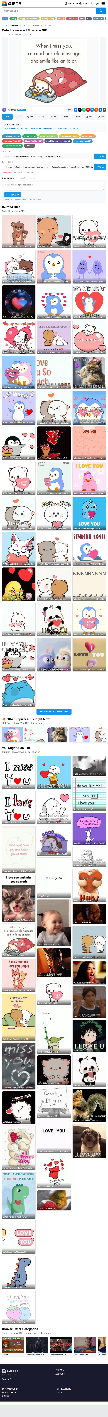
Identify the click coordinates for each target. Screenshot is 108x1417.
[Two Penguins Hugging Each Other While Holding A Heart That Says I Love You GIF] (18, 372)
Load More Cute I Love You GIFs (54, 711)
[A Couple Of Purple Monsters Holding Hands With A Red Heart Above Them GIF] (89, 266)
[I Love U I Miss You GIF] (18, 807)
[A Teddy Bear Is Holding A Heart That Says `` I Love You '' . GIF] (18, 478)
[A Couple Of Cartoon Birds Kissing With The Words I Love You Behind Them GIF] (54, 654)
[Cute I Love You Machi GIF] (54, 1070)
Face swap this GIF (11, 128)
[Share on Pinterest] (88, 110)
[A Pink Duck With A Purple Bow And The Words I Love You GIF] (89, 478)
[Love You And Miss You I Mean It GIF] (54, 1136)
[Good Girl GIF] (98, 18)
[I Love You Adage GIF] (89, 885)
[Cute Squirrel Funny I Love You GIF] (89, 1105)
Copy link (6, 152)
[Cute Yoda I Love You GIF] (54, 1030)
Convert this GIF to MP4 (68, 128)
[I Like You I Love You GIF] (89, 794)
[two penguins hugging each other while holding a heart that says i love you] (12, 735)
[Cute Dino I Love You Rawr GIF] (18, 1195)
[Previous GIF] (5, 72)
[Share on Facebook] (75, 110)
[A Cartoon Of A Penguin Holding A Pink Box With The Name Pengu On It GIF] (54, 478)
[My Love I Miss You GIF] (89, 766)
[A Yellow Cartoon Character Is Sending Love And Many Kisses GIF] (18, 584)
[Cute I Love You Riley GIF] (18, 1107)
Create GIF (73, 3)
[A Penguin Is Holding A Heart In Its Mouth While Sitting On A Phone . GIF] (89, 549)
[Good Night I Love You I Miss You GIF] (18, 849)
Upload (86, 3)
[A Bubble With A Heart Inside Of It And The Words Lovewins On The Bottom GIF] (18, 302)
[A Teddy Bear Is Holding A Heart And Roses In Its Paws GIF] (18, 231)
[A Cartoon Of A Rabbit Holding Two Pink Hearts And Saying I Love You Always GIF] (18, 619)
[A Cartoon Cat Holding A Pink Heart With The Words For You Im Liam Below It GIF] (54, 513)
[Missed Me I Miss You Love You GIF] (18, 975)
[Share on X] (80, 110)
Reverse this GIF (50, 128)
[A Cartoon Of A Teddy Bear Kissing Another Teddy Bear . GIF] (54, 337)
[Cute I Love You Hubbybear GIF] (18, 1017)
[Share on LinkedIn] (100, 110)
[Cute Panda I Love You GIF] (89, 1070)
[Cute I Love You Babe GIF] (89, 942)
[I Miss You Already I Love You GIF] (54, 772)
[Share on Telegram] (92, 110)
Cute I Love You (15, 25)
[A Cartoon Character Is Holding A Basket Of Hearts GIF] (54, 443)
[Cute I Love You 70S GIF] (89, 1002)
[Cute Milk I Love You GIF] (54, 992)
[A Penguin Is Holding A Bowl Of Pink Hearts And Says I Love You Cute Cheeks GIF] (18, 654)
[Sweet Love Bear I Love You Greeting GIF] (18, 1147)
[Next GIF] (103, 72)
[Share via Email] (104, 110)
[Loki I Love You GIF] (54, 962)
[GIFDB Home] (3, 25)
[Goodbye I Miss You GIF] (54, 1102)
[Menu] (103, 3)
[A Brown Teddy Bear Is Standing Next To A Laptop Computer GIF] (54, 231)
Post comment (12, 195)
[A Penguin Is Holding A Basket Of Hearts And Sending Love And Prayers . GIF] (18, 443)
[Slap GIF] (5, 18)
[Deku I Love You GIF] (89, 1036)
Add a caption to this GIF (31, 128)
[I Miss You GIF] (54, 878)
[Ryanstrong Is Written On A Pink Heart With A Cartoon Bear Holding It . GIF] (89, 337)
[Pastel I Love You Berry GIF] (18, 1307)
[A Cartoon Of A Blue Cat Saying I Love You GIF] (18, 690)
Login (96, 3)
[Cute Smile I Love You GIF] (54, 923)
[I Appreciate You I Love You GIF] (89, 857)
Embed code (7, 162)
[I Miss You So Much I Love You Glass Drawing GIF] (18, 1066)
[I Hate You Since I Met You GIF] (89, 972)
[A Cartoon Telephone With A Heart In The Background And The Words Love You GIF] (89, 584)
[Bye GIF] (89, 18)
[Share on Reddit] (96, 110)
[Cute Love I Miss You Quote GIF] (18, 940)
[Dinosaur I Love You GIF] (18, 1272)
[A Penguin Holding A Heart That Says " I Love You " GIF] (89, 619)
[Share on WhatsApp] (84, 110)
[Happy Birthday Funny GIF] (29, 18)
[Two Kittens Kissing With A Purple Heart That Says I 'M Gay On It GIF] (89, 372)
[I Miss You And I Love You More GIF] (54, 807)
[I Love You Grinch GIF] (54, 1200)
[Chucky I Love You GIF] (89, 914)
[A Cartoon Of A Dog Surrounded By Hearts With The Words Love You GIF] (89, 443)
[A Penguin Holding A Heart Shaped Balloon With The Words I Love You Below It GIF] (89, 654)
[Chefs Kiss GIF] (72, 18)
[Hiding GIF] (61, 18)
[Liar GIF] (82, 18)
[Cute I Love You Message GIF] (18, 1237)
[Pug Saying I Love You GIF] (89, 1141)
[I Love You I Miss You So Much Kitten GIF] (18, 898)
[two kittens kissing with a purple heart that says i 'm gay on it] (57, 735)
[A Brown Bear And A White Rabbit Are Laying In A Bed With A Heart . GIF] (18, 266)
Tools (58, 1392)
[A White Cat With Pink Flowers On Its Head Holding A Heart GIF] (18, 549)
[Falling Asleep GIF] (48, 18)
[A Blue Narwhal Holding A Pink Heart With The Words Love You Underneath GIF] (89, 513)
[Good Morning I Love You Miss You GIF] (89, 829)
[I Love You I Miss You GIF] (18, 772)
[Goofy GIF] (13, 18)
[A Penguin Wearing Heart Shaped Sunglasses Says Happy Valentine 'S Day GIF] (89, 407)
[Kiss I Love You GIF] (54, 1171)
